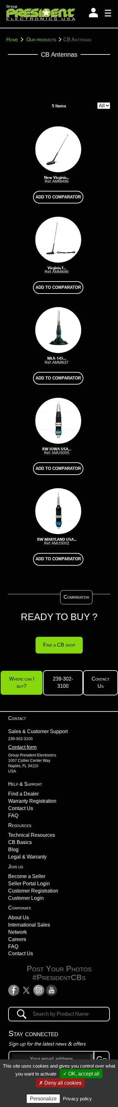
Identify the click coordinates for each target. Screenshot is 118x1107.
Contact (17, 718)
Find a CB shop (59, 645)
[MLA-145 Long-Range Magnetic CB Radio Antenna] (58, 330)
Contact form (22, 747)
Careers (17, 939)
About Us (18, 917)
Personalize (43, 1098)
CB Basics (20, 842)
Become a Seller (26, 876)
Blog (13, 849)
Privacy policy (77, 1098)
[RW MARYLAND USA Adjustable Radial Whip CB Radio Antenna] (58, 510)
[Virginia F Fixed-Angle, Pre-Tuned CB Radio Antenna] (58, 239)
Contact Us (101, 682)
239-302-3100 (63, 682)
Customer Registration (33, 890)
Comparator (76, 597)
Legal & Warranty (27, 856)
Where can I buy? (21, 682)
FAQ (13, 815)
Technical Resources (31, 835)
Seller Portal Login (29, 883)
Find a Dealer (23, 793)
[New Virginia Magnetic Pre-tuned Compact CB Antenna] (58, 148)
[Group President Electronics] (41, 13)
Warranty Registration (32, 801)
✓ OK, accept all (81, 1073)
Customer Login (26, 898)
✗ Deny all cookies (60, 1083)
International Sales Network (29, 928)
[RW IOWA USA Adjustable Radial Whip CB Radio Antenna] (58, 420)
